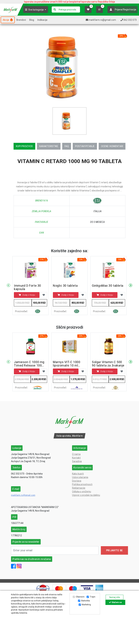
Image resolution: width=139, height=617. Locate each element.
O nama (76, 454)
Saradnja (77, 461)
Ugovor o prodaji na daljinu (86, 495)
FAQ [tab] (67, 146)
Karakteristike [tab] (48, 146)
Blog (31, 20)
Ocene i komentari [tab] (112, 146)
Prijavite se (114, 550)
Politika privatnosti (82, 484)
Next (130, 285)
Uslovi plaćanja (80, 477)
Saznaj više (114, 597)
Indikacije (42, 20)
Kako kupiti (78, 473)
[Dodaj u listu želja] (43, 295)
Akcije (6, 20)
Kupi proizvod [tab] (24, 146)
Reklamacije (78, 488)
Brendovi (21, 20)
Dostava (76, 480)
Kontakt (76, 457)
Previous (8, 285)
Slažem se (116, 602)
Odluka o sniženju (81, 491)
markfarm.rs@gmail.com (23, 495)
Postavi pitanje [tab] (85, 146)
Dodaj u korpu (28, 295)
